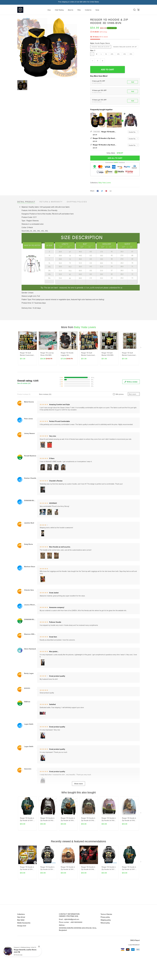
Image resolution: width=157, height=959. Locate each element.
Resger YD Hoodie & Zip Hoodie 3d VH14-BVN (27, 868)
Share (92, 191)
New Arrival (21, 917)
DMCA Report (135, 940)
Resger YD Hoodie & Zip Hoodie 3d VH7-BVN (27, 819)
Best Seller (21, 920)
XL (106, 54)
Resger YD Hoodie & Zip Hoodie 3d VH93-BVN (104, 138)
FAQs (79, 10)
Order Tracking (59, 10)
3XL (118, 54)
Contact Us (88, 10)
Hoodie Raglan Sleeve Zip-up (125, 47)
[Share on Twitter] (102, 191)
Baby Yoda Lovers (104, 182)
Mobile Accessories (23, 923)
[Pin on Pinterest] (106, 191)
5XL (131, 54)
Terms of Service (106, 914)
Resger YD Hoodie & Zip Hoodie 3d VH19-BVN (47, 868)
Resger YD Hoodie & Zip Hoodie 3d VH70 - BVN (109, 868)
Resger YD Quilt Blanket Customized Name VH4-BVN (88, 354)
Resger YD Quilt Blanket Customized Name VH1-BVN (26, 354)
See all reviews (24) (24, 383)
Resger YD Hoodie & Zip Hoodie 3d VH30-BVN (47, 819)
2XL (112, 54)
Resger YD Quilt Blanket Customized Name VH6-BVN (128, 354)
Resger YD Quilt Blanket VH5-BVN (107, 354)
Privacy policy (105, 917)
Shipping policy (106, 920)
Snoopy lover (21, 926)
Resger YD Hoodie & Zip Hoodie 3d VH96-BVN (88, 868)
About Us (70, 10)
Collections (21, 914)
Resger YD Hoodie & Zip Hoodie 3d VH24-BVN (104, 145)
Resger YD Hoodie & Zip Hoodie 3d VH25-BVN (109, 819)
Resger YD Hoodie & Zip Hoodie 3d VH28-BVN (129, 819)
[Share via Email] (110, 191)
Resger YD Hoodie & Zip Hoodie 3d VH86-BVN (108, 132)
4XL (124, 54)
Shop (49, 10)
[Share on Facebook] (98, 191)
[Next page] (141, 348)
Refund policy (105, 923)
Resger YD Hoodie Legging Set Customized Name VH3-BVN (67, 354)
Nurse (97, 10)
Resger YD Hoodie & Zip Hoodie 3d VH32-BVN (68, 819)
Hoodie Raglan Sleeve (102, 43)
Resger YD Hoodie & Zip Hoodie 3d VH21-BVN (88, 819)
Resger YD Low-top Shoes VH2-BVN (47, 354)
